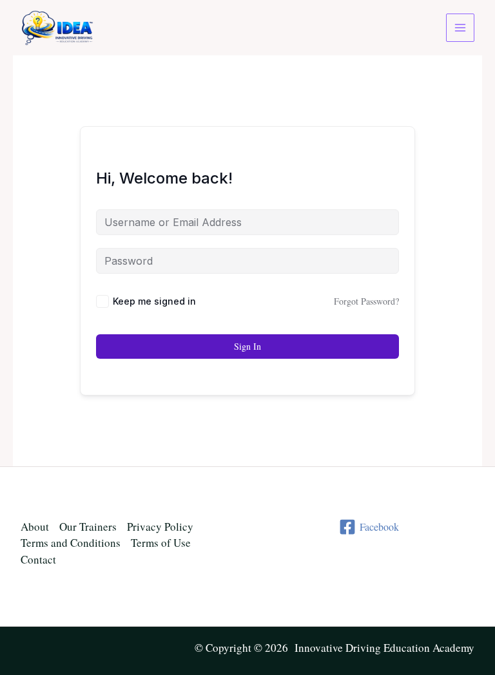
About (35, 526)
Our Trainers (88, 526)
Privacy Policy (160, 526)
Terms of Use (161, 542)
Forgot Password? (366, 301)
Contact (38, 559)
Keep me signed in (154, 301)
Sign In (247, 346)
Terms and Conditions (71, 542)
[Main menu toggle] (460, 28)
